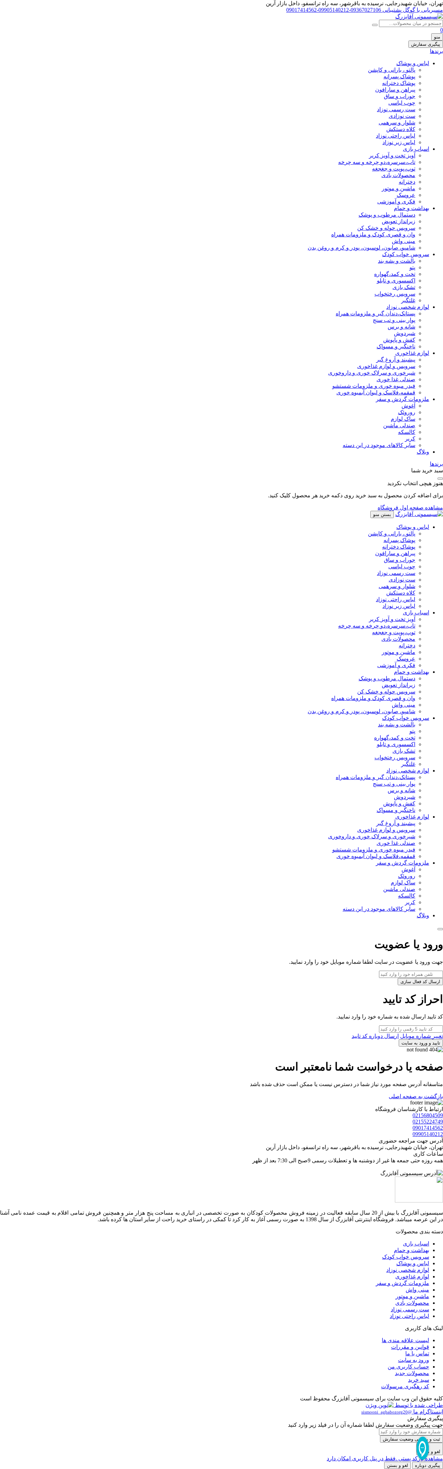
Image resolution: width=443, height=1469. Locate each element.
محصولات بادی (398, 175)
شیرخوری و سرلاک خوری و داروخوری (371, 373)
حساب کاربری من (408, 1367)
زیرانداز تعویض (398, 221)
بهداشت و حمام (411, 208)
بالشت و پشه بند (396, 261)
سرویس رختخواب (394, 294)
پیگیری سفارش (425, 44)
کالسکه (406, 432)
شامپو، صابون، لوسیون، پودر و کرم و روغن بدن (361, 248)
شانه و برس (401, 327)
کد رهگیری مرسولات (405, 1386)
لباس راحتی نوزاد (395, 136)
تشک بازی (403, 287)
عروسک (406, 195)
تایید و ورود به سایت (420, 1043)
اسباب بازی (416, 149)
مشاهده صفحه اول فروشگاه (410, 507)
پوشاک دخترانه (398, 83)
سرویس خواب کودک (405, 254)
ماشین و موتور (398, 188)
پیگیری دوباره (427, 1465)
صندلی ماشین (399, 425)
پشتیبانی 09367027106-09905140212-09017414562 (343, 10)
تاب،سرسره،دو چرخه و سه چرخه (376, 162)
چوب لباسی (401, 103)
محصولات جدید (412, 1373)
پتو (412, 267)
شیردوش (404, 333)
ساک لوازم (403, 419)
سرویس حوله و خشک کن (386, 228)
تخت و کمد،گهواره (394, 274)
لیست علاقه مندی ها (405, 1340)
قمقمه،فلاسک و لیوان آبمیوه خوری (375, 392)
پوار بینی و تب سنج (394, 320)
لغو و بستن (397, 1465)
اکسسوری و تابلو (396, 280)
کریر (410, 438)
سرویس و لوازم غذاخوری (386, 366)
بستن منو (382, 514)
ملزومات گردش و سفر (402, 399)
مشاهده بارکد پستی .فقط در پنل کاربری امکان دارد (385, 1458)
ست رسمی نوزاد (396, 109)
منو (437, 37)
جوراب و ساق (399, 96)
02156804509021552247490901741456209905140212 (428, 1124)
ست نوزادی (402, 116)
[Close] (440, 929)
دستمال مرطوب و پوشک (387, 215)
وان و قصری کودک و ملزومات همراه (373, 234)
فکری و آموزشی (396, 201)
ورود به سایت (413, 1360)
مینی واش (403, 241)
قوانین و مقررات (410, 1347)
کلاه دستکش (400, 129)
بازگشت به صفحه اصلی (416, 1096)
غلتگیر (408, 300)
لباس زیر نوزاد (398, 142)
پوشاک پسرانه (399, 76)
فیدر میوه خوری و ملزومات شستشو (373, 386)
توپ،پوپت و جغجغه (393, 169)
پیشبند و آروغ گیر (395, 359)
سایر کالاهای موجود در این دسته (379, 445)
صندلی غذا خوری (396, 379)
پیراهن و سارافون (395, 90)
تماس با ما (417, 1353)
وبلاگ (423, 452)
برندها (436, 51)
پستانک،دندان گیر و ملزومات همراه (375, 313)
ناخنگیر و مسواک (396, 346)
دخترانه (407, 182)
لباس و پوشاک (412, 63)
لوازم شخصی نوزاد (407, 307)
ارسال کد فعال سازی (420, 981)
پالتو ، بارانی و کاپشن (391, 70)
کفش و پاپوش (399, 340)
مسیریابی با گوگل (422, 10)
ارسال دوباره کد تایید (375, 1036)
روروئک (406, 412)
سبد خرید (418, 1380)
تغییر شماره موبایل (421, 1036)
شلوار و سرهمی (397, 122)
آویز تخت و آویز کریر (392, 155)
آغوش (408, 406)
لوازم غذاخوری (412, 353)
